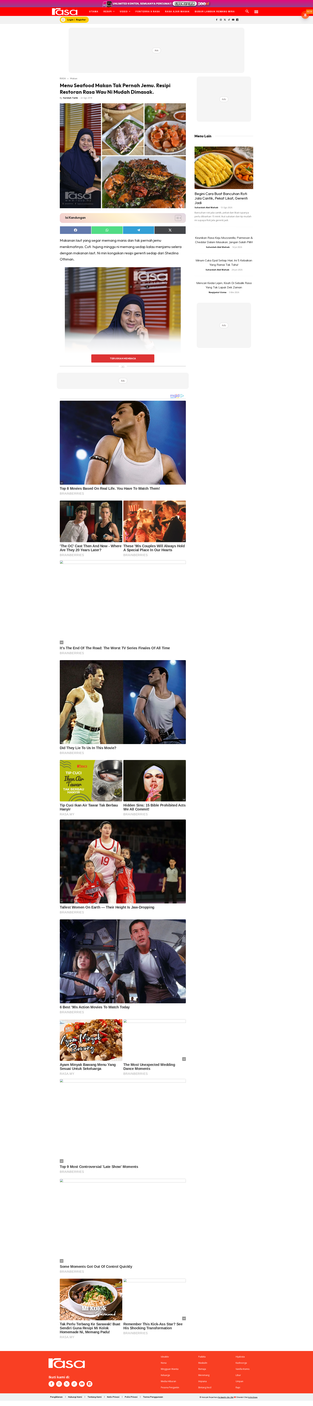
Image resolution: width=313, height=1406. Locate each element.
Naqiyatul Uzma (217, 292)
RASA (63, 78)
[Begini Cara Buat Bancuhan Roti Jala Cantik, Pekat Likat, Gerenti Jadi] (224, 168)
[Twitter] (225, 20)
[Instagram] (221, 20)
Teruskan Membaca (123, 358)
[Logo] (65, 11)
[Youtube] (233, 20)
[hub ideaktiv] (256, 10)
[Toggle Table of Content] (176, 218)
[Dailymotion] (237, 20)
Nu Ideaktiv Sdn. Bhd (225, 1397)
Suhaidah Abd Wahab (206, 207)
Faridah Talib (70, 97)
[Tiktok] (229, 20)
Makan (73, 78)
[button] (247, 11)
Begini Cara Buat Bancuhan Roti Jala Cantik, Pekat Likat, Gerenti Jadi (221, 198)
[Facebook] (216, 20)
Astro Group (252, 1397)
